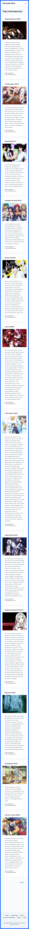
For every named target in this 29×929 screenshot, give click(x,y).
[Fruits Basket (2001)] (14, 425)
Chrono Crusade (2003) (12, 815)
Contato (19, 917)
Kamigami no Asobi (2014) (13, 200)
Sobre (24, 917)
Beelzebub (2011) (10, 141)
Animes (7, 915)
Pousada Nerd (8, 3)
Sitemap (22, 915)
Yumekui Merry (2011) (12, 84)
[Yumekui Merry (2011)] (14, 95)
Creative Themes (14, 924)
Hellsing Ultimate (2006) (13, 19)
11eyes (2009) (9, 327)
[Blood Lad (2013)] (14, 269)
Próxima (22, 882)
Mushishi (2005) (10, 692)
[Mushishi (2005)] (14, 704)
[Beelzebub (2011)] (14, 153)
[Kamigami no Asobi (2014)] (14, 212)
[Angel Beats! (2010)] (14, 546)
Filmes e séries (14, 915)
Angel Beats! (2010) (11, 535)
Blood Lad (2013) (10, 258)
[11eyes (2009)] (14, 338)
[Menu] (26, 3)
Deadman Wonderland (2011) (14, 610)
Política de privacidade (9, 917)
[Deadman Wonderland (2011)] (14, 621)
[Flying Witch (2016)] (14, 775)
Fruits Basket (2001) (11, 413)
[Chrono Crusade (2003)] (14, 826)
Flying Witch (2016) (11, 763)
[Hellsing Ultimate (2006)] (14, 30)
